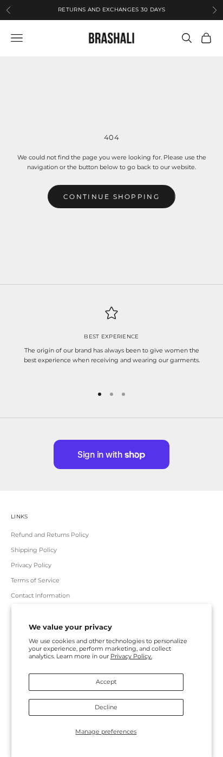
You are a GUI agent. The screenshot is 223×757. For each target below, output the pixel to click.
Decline (106, 707)
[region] (111, 340)
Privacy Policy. (131, 656)
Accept (106, 681)
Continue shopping (111, 197)
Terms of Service (35, 580)
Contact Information (40, 595)
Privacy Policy (31, 565)
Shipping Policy (34, 550)
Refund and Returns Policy (50, 534)
